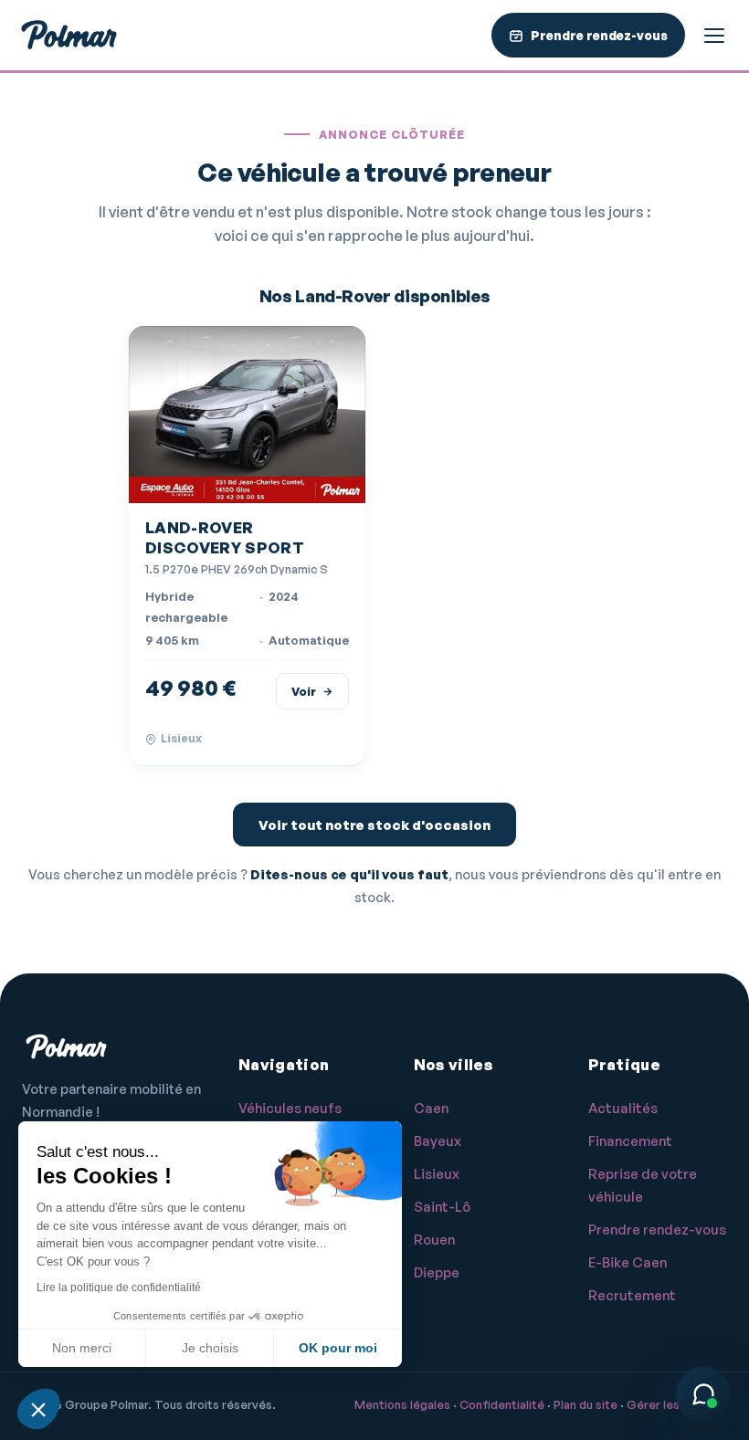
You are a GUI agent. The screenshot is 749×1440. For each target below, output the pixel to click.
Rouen (434, 1239)
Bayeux (437, 1141)
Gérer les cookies (677, 1404)
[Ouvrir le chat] (703, 1394)
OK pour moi (338, 1347)
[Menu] (714, 35)
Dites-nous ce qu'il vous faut (349, 874)
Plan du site (585, 1404)
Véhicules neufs (290, 1108)
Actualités (623, 1108)
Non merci (81, 1347)
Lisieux (436, 1173)
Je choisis (210, 1347)
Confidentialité (501, 1404)
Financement (630, 1141)
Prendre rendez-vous (657, 1229)
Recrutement (632, 1295)
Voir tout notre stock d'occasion (374, 825)
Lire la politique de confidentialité (119, 1287)
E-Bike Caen (627, 1262)
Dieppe (436, 1272)
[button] (38, 1409)
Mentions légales (402, 1404)
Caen (431, 1108)
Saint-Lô (442, 1206)
